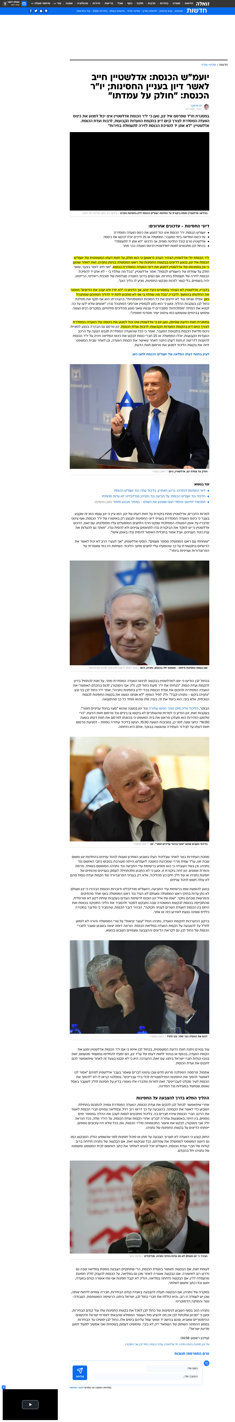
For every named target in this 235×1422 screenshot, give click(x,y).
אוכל (120, 3)
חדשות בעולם (117, 11)
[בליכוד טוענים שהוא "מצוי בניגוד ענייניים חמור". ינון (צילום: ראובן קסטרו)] (139, 792)
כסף (129, 3)
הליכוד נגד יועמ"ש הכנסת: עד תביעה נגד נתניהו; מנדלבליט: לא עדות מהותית (153, 496)
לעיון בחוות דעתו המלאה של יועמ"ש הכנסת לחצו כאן (171, 354)
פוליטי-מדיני (133, 11)
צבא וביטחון (165, 11)
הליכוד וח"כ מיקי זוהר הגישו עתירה (173, 708)
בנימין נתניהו (186, 1344)
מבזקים (179, 11)
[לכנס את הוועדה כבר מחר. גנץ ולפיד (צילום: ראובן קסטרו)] (139, 990)
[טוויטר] (36, 11)
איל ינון (205, 1344)
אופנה (69, 3)
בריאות (109, 3)
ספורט (176, 3)
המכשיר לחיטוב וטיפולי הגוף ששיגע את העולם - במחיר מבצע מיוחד (159, 502)
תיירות (96, 3)
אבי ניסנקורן (131, 1344)
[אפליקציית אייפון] (41, 11)
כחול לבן (144, 1344)
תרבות (152, 3)
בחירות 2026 (100, 11)
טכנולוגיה (82, 3)
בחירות (164, 3)
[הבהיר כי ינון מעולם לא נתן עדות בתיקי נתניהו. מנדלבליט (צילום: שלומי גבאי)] (139, 1210)
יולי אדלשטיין (171, 1344)
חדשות (189, 3)
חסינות (197, 1344)
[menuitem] (186, 4)
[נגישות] (5, 3)
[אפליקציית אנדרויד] (46, 11)
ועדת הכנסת (156, 1344)
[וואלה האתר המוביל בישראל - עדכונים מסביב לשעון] (202, 4)
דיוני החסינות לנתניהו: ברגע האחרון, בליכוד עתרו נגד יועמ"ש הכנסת (159, 490)
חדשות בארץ (149, 11)
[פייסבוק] (30, 11)
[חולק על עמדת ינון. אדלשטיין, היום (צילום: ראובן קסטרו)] (139, 419)
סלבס (140, 3)
